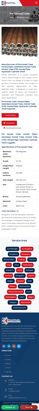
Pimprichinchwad (15, 291)
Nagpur (10, 281)
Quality (8, 359)
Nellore (12, 286)
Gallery (8, 364)
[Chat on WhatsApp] (10, 407)
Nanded (20, 281)
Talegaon (13, 302)
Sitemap (8, 372)
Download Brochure (13, 128)
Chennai (32, 259)
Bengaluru (26, 254)
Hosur (16, 265)
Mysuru (31, 275)
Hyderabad (27, 265)
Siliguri (30, 297)
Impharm (10, 270)
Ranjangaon (10, 297)
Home (12, 17)
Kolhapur (29, 270)
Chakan (21, 259)
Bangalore (13, 254)
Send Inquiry (11, 115)
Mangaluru (20, 275)
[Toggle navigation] (36, 3)
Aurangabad (27, 249)
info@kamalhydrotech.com (17, 398)
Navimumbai (24, 286)
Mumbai (8, 275)
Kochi (19, 270)
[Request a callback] (29, 407)
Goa (8, 265)
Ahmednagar (12, 249)
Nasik (30, 281)
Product (8, 355)
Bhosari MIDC (9, 259)
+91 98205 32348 (14, 391)
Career (8, 368)
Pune (29, 291)
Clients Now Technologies (19, 405)
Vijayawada (25, 302)
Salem (21, 297)
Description (10, 123)
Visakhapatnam (19, 308)
